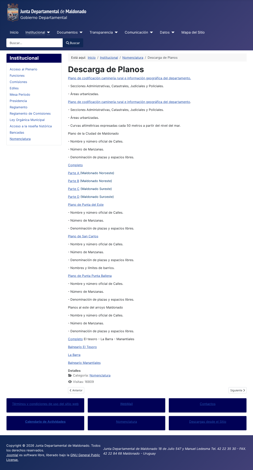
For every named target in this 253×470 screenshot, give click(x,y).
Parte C (73, 189)
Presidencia (18, 101)
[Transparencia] (115, 32)
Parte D (73, 197)
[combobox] (34, 42)
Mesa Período (20, 94)
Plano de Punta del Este (86, 205)
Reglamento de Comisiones (30, 113)
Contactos (207, 404)
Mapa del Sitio (193, 32)
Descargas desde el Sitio (207, 422)
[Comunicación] (150, 32)
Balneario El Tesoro (82, 347)
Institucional (35, 32)
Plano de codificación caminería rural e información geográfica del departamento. (129, 78)
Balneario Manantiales (84, 363)
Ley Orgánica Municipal (27, 120)
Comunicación (136, 32)
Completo (75, 165)
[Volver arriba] (246, 463)
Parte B (73, 181)
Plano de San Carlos (83, 236)
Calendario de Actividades (45, 422)
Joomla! (12, 455)
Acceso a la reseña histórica (31, 126)
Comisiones (18, 82)
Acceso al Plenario (23, 69)
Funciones (17, 75)
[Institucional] (47, 32)
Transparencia (101, 32)
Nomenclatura (20, 139)
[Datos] (172, 32)
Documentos (67, 32)
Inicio (14, 32)
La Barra (74, 355)
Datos (165, 32)
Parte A (74, 173)
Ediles (14, 88)
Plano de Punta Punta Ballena (90, 276)
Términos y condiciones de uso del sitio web (45, 404)
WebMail (126, 404)
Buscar (75, 43)
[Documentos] (80, 32)
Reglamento (18, 107)
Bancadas (17, 132)
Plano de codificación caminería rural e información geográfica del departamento (129, 102)
